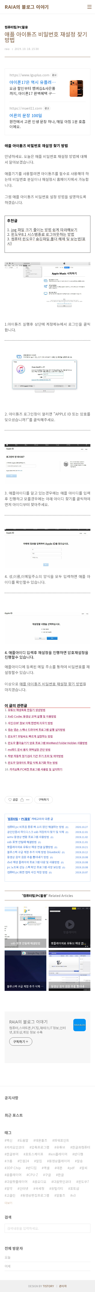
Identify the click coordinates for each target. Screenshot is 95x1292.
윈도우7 (83, 1181)
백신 (9, 1140)
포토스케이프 (34, 1154)
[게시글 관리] (28, 799)
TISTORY (48, 1286)
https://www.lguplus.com (29, 75)
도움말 (23, 1140)
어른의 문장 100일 (25, 115)
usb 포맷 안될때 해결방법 (22, 842)
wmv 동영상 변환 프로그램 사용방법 (28, 837)
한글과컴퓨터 (81, 1147)
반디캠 (78, 1154)
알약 (9, 1188)
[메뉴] (89, 6)
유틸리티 (57, 1188)
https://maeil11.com (25, 108)
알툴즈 (60, 1195)
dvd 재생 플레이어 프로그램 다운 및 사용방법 (33, 862)
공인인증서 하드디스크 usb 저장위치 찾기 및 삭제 (35, 832)
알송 (80, 1161)
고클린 (10, 1195)
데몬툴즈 (41, 1140)
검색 (85, 1228)
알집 (39, 1161)
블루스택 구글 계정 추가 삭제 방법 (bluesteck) (33, 852)
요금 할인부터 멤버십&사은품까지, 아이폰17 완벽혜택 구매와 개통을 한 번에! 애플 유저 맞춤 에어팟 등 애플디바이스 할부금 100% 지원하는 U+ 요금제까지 (33, 90)
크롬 (9, 1161)
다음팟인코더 (62, 1181)
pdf (71, 1168)
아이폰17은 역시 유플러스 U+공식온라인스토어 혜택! (33, 82)
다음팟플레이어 (16, 1181)
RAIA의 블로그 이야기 (27, 7)
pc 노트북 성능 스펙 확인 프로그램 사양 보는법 (34, 867)
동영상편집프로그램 (35, 1195)
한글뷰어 (12, 1154)
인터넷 (23, 1188)
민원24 (24, 1161)
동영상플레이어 (59, 1161)
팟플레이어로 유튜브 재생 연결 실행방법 (30, 847)
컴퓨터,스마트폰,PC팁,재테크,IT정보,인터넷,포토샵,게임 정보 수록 (37, 1029)
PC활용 (25, 819)
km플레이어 (58, 1154)
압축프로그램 (40, 1147)
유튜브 (60, 1147)
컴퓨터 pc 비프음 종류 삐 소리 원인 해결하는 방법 (35, 827)
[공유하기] (22, 799)
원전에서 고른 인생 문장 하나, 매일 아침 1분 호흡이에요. (47, 124)
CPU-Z (33, 1174)
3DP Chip (13, 1168)
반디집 (32, 1168)
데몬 (59, 1168)
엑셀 (47, 1168)
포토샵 (74, 1188)
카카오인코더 (15, 1147)
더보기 (8, 1203)
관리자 (63, 1286)
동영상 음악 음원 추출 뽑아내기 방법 (28, 857)
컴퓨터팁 (13, 819)
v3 (74, 1195)
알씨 (84, 1168)
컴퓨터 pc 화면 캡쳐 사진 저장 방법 (27, 872)
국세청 (39, 1188)
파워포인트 (61, 1140)
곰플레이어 (13, 1174)
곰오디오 (40, 1181)
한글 (61, 1174)
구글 (48, 1174)
